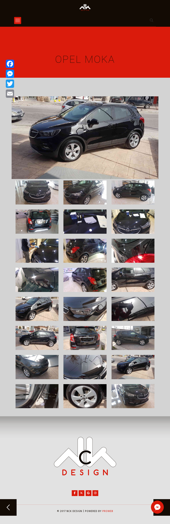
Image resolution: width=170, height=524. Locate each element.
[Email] (10, 94)
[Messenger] (10, 74)
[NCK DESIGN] (85, 7)
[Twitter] (10, 84)
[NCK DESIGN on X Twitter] (81, 493)
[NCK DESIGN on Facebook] (75, 493)
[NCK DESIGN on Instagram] (95, 493)
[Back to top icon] (150, 515)
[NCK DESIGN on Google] (88, 493)
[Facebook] (10, 64)
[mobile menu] (17, 20)
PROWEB (107, 511)
